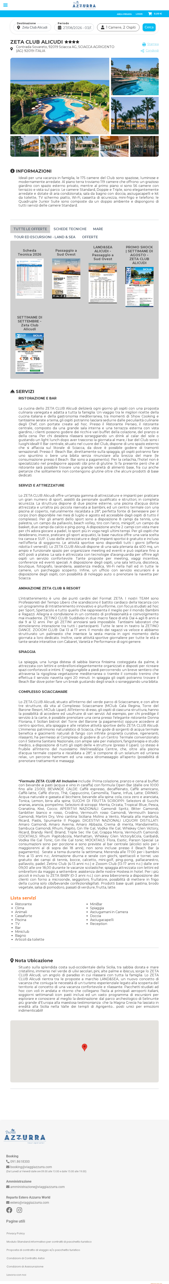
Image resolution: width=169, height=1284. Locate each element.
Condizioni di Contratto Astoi (26, 1258)
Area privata (124, 14)
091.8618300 (20, 1162)
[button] (84, 1047)
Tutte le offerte (30, 229)
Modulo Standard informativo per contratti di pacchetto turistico (49, 1242)
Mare (98, 229)
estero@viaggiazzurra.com (29, 1203)
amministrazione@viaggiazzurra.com (37, 1187)
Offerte (90, 237)
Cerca (149, 27)
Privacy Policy (16, 1233)
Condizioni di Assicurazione (25, 1266)
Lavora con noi (16, 1275)
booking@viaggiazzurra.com (31, 1167)
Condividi (152, 50)
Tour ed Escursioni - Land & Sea (44, 237)
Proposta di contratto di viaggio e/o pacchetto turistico (43, 1250)
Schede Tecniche (70, 229)
